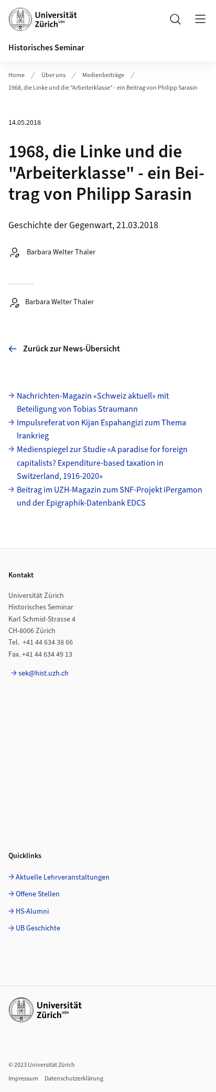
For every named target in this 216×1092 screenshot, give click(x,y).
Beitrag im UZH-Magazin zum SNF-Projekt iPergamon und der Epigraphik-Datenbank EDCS (109, 496)
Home (16, 75)
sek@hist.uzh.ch (43, 673)
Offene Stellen (38, 894)
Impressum (23, 1078)
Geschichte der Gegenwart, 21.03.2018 (83, 225)
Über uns (53, 75)
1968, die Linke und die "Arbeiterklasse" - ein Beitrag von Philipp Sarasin (103, 87)
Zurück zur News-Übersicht (71, 349)
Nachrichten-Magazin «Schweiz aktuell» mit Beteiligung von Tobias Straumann (93, 402)
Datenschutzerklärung (74, 1078)
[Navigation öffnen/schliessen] (200, 18)
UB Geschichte (38, 928)
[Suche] (175, 18)
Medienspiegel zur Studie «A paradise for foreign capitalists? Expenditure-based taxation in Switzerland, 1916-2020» (102, 463)
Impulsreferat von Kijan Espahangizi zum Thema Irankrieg (101, 429)
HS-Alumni (32, 911)
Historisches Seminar (46, 47)
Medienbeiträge (103, 75)
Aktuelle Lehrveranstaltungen (63, 877)
